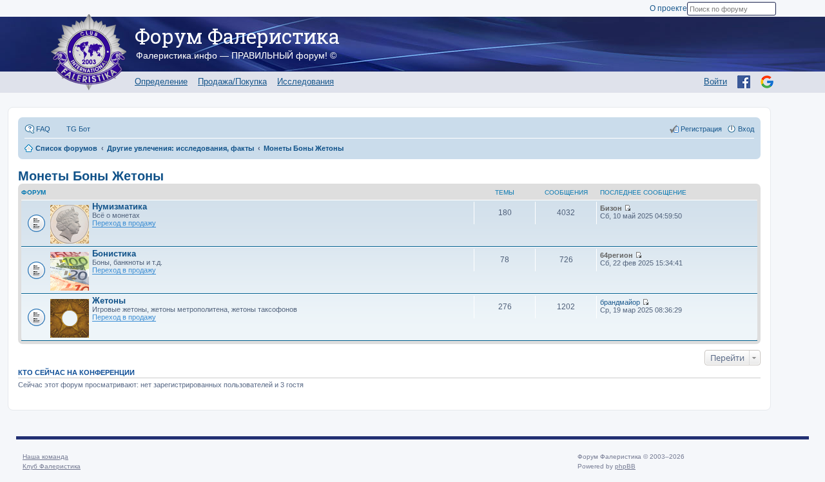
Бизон (611, 208)
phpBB (625, 466)
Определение (161, 81)
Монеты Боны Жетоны (91, 176)
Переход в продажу (124, 223)
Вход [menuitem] (746, 129)
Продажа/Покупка (232, 81)
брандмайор (620, 302)
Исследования (305, 81)
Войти (715, 81)
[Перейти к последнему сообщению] (627, 208)
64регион (616, 255)
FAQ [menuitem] (43, 129)
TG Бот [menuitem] (78, 129)
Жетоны (109, 300)
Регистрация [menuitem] (701, 129)
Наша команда (45, 456)
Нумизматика (119, 206)
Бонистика (114, 253)
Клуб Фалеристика (52, 466)
